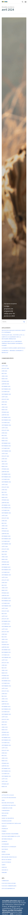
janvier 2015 (5, 678)
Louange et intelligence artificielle (13, 348)
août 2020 (5, 546)
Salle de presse (6, 862)
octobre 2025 (6, 391)
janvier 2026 (5, 384)
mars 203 (4, 786)
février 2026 (5, 381)
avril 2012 (5, 758)
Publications (6, 854)
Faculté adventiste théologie (11, 823)
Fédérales (5, 828)
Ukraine (4, 872)
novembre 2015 (6, 652)
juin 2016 (4, 634)
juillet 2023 (5, 456)
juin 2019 (4, 582)
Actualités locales (8, 795)
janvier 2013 (5, 735)
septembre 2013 (6, 714)
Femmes (4, 831)
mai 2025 (4, 404)
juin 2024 (4, 433)
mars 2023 (4, 466)
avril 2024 (5, 438)
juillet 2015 (5, 662)
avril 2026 (5, 376)
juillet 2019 (5, 580)
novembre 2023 (6, 445)
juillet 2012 (5, 750)
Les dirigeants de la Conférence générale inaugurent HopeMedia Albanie (12, 343)
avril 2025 (5, 407)
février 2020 (5, 562)
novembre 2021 (6, 507)
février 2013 (5, 732)
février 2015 (5, 675)
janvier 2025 (5, 414)
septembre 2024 (6, 425)
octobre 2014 (6, 683)
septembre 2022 (6, 482)
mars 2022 (4, 497)
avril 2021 (5, 525)
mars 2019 (4, 590)
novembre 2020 (6, 538)
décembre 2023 (6, 443)
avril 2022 (5, 494)
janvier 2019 (5, 595)
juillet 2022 (5, 487)
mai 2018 (4, 613)
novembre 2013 (6, 709)
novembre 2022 (6, 476)
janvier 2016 (5, 647)
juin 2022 (4, 489)
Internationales (7, 839)
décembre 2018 (6, 598)
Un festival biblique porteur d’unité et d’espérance (13, 331)
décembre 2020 (6, 536)
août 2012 (5, 747)
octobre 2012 (6, 742)
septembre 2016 (6, 626)
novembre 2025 (6, 389)
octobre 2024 (6, 422)
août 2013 (5, 716)
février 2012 (5, 763)
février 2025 (5, 412)
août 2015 (5, 660)
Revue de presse (6, 859)
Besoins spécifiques (8, 802)
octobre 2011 (6, 773)
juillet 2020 (5, 549)
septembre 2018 (6, 605)
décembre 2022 (6, 474)
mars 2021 (4, 528)
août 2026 (5, 365)
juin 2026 (4, 371)
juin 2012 (4, 753)
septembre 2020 (6, 544)
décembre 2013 (6, 706)
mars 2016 (4, 642)
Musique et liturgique (9, 846)
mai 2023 (4, 461)
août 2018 (5, 608)
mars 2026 (4, 378)
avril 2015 (5, 670)
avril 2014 (5, 698)
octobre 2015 (6, 655)
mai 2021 (4, 523)
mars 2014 (4, 701)
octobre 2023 (6, 448)
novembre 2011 (6, 771)
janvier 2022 (5, 502)
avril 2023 (5, 464)
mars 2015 (4, 673)
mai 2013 (4, 724)
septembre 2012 (6, 745)
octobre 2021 (6, 510)
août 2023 (5, 453)
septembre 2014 (6, 686)
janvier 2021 (5, 533)
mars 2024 (4, 440)
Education (5, 813)
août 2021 (5, 515)
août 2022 (5, 484)
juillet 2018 (5, 611)
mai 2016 (4, 636)
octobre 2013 (6, 711)
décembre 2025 (6, 386)
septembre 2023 (6, 451)
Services (4, 867)
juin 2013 (4, 722)
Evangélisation (6, 821)
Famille (4, 826)
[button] (25, 2)
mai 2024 (4, 435)
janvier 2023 (5, 471)
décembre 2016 (6, 621)
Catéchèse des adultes (9, 805)
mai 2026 (4, 373)
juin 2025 (4, 402)
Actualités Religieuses (9, 797)
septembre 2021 (6, 513)
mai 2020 (4, 554)
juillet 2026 (5, 368)
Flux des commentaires (9, 885)
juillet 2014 (5, 691)
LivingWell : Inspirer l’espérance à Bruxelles (12, 351)
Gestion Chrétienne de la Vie (11, 836)
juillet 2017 (5, 618)
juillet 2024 (5, 430)
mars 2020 (4, 559)
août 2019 (5, 577)
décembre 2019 (6, 567)
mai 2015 (4, 667)
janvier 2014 (5, 704)
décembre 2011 (6, 768)
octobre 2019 (6, 572)
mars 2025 (4, 409)
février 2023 (5, 469)
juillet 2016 (5, 631)
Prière (4, 852)
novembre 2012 (6, 740)
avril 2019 (5, 587)
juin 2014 (4, 693)
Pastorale (5, 849)
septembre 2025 (6, 394)
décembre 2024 (6, 417)
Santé (3, 864)
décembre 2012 (6, 737)
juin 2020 (4, 551)
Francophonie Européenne (10, 303)
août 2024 (5, 427)
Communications (7, 808)
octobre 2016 (6, 624)
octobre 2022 (6, 479)
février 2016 (5, 644)
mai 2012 (4, 755)
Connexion (5, 880)
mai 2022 (4, 492)
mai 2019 (4, 585)
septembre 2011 (6, 776)
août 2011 (5, 778)
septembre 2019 (6, 575)
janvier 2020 (5, 564)
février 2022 (5, 500)
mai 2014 (4, 696)
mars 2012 (4, 760)
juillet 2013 (5, 719)
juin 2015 (4, 665)
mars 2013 (4, 729)
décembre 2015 (6, 649)
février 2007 (5, 784)
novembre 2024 (6, 420)
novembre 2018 (6, 600)
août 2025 (5, 396)
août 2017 (5, 616)
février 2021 (5, 531)
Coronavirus (6, 810)
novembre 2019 (6, 569)
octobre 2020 (6, 541)
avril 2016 (5, 639)
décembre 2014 (6, 680)
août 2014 (5, 688)
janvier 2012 (5, 766)
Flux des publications (9, 883)
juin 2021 (4, 520)
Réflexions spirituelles (9, 857)
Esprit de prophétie (8, 818)
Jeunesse (4, 841)
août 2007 (5, 781)
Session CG (5, 870)
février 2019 (5, 593)
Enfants (4, 815)
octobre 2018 (6, 603)
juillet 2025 (5, 399)
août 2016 (5, 629)
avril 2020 (5, 556)
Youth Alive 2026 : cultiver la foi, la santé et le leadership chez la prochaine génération (13, 336)
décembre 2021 (6, 505)
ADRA (3, 800)
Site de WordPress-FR (8, 888)
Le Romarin (5, 844)
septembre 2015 (6, 657)
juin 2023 (4, 458)
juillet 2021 (5, 518)
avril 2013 (5, 727)
